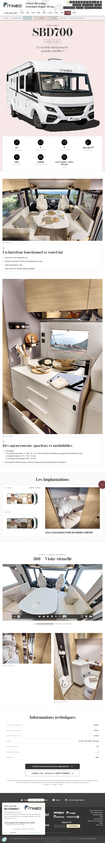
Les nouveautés (16, 18)
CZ (87, 2)
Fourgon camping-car (64, 833)
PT (84, 2)
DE (73, 2)
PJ (27, 13)
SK (90, 2)
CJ (44, 13)
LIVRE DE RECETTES (88, 5)
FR (67, 2)
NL (79, 2)
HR (98, 2)
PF (38, 13)
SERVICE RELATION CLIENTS (92, 7)
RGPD (101, 817)
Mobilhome (54, 833)
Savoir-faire (63, 18)
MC (56, 13)
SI (100, 2)
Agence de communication (95, 821)
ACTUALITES (79, 7)
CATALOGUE (98, 5)
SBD (67, 13)
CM (50, 13)
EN (70, 2)
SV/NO (94, 2)
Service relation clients (96, 810)
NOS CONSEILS (77, 5)
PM (21, 13)
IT (76, 2)
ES (81, 2)
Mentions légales (98, 814)
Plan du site (99, 825)
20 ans (6, 18)
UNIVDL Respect (98, 819)
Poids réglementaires (97, 812)
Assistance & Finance (76, 18)
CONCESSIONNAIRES (69, 7)
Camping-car (46, 833)
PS (32, 13)
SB (74, 13)
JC (61, 13)
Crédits (101, 823)
